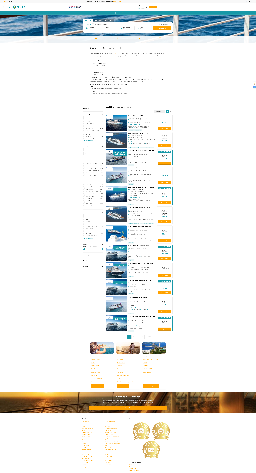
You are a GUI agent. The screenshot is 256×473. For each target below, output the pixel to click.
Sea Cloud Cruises (109, 445)
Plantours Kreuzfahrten (111, 427)
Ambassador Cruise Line (88, 421)
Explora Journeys (86, 447)
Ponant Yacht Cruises (110, 430)
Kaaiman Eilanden (123, 375)
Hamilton (94, 375)
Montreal (94, 382)
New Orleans (95, 365)
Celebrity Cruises (86, 432)
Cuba (119, 378)
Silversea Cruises (109, 451)
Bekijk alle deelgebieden (151, 386)
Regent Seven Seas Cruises (112, 434)
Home (87, 13)
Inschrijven (153, 7)
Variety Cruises (108, 458)
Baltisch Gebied (133, 466)
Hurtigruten (85, 460)
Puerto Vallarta (96, 359)
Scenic (106, 443)
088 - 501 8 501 (117, 1)
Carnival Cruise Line (87, 430)
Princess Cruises (109, 432)
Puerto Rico (121, 362)
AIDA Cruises (85, 419)
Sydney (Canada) (96, 378)
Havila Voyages (86, 456)
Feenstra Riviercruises (87, 449)
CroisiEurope (85, 438)
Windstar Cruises (109, 464)
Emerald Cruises (86, 445)
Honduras (120, 372)
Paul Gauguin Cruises (110, 423)
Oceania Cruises (109, 421)
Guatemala (120, 369)
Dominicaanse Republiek (125, 382)
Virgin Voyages (108, 460)
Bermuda (146, 365)
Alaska (130, 463)
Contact (168, 13)
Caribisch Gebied (133, 470)
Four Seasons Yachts (87, 451)
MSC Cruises (85, 464)
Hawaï (145, 362)
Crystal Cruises (85, 440)
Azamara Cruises (86, 428)
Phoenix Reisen (109, 425)
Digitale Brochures (158, 13)
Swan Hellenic (108, 455)
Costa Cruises (85, 436)
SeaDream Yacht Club (110, 449)
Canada (114, 53)
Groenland (131, 472)
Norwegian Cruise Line (110, 419)
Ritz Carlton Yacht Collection (112, 440)
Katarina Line (85, 462)
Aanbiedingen (110, 13)
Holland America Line (87, 458)
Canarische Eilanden (134, 468)
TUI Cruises (108, 456)
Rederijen (131, 13)
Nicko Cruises (85, 466)
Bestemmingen (121, 13)
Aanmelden (128, 406)
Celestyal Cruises (86, 434)
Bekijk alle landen (123, 386)
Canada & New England (150, 359)
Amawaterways (86, 423)
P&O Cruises (108, 428)
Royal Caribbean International (112, 441)
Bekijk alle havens (97, 386)
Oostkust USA (147, 372)
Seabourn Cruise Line (110, 447)
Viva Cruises (108, 462)
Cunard (84, 441)
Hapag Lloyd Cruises (87, 455)
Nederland (250, 1)
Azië (130, 464)
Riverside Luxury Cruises (111, 438)
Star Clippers (108, 453)
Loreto (93, 362)
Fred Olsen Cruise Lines (88, 453)
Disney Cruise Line (86, 443)
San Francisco (95, 369)
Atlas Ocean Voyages (87, 427)
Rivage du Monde (109, 436)
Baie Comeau (95, 372)
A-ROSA (84, 425)
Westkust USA (147, 369)
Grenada (120, 359)
